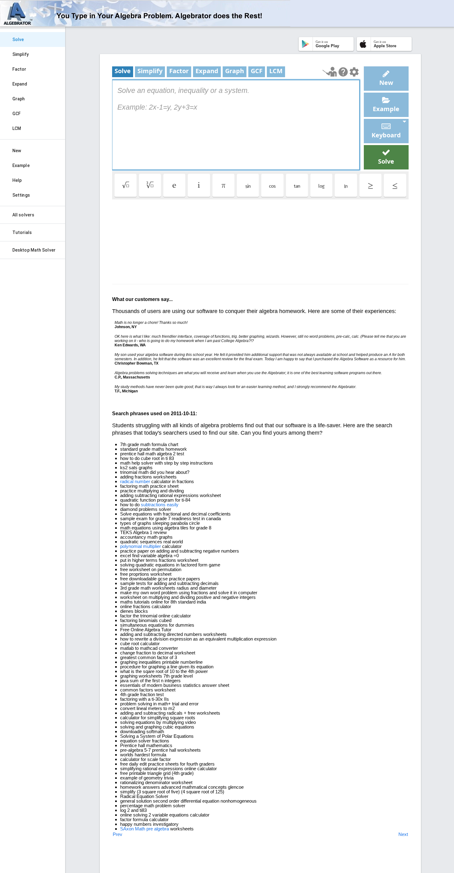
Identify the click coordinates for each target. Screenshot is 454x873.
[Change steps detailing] (354, 72)
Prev (117, 834)
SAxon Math (132, 828)
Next (403, 834)
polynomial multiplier (140, 546)
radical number (135, 481)
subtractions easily (160, 504)
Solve (18, 39)
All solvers (23, 214)
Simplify (20, 54)
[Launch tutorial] (329, 72)
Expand (19, 83)
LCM (16, 128)
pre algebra (157, 828)
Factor (19, 69)
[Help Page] (343, 72)
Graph (18, 98)
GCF (16, 113)
